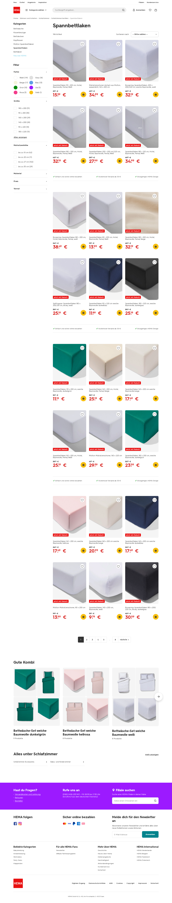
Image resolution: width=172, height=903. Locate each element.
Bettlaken (17, 52)
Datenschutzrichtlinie (97, 883)
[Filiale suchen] (155, 800)
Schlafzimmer (44, 18)
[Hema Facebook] (15, 823)
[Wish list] (150, 10)
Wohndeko (17, 857)
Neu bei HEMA (19, 56)
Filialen (141, 2)
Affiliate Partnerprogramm (65, 854)
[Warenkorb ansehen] (156, 10)
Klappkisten (17, 863)
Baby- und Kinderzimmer (60, 762)
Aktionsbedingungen (106, 863)
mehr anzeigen (152, 754)
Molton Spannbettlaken (23, 44)
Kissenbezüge (19, 32)
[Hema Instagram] (20, 823)
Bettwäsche (18, 29)
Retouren (19, 797)
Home (15, 18)
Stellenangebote (104, 857)
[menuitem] (15, 2)
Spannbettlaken (20, 48)
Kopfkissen (18, 40)
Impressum (142, 883)
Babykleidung (18, 850)
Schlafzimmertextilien (59, 18)
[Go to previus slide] (13, 696)
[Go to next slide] (158, 696)
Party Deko (17, 860)
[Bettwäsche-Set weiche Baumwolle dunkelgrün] (36, 703)
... (109, 639)
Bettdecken (18, 36)
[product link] (69, 61)
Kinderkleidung (19, 854)
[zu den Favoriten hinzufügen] (82, 44)
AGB (111, 883)
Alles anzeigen (20, 137)
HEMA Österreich (143, 860)
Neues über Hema (105, 854)
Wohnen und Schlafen (28, 18)
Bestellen (19, 801)
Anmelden (150, 834)
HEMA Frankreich (143, 857)
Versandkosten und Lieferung (27, 794)
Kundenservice (104, 867)
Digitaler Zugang (78, 883)
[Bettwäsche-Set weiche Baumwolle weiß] (135, 704)
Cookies (119, 883)
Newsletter (60, 850)
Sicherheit (102, 870)
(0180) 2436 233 (69, 794)
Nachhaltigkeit (103, 860)
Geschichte (102, 850)
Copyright (130, 883)
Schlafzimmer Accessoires (23, 762)
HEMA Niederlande (144, 850)
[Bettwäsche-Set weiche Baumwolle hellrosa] (86, 703)
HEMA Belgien (142, 854)
